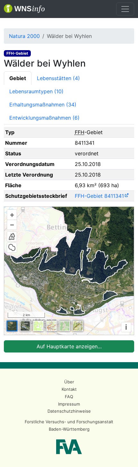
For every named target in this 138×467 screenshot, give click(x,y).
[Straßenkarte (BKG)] (51, 326)
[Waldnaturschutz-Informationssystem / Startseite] (24, 9)
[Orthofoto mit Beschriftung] (25, 326)
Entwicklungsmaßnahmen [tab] (44, 117)
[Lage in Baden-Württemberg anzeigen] (12, 236)
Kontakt (69, 389)
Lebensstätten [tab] (58, 78)
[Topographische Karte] (38, 326)
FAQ (69, 396)
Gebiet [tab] (17, 78)
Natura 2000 (24, 36)
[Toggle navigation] (125, 9)
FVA (69, 446)
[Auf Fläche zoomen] (12, 247)
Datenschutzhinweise (69, 411)
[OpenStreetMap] (64, 326)
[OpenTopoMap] (78, 326)
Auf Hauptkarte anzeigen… (69, 346)
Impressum (69, 404)
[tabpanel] (69, 240)
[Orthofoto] (12, 326)
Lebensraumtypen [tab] (36, 91)
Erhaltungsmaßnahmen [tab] (42, 104)
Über (69, 381)
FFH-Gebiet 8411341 (99, 196)
